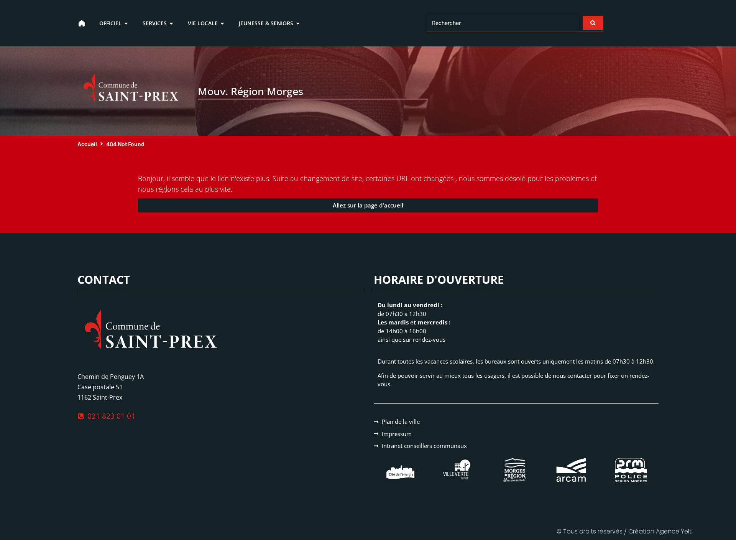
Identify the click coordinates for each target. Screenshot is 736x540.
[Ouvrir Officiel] (126, 23)
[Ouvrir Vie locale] (222, 23)
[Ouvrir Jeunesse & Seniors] (298, 23)
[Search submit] (593, 23)
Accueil (87, 144)
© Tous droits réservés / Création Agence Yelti (625, 531)
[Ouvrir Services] (171, 23)
